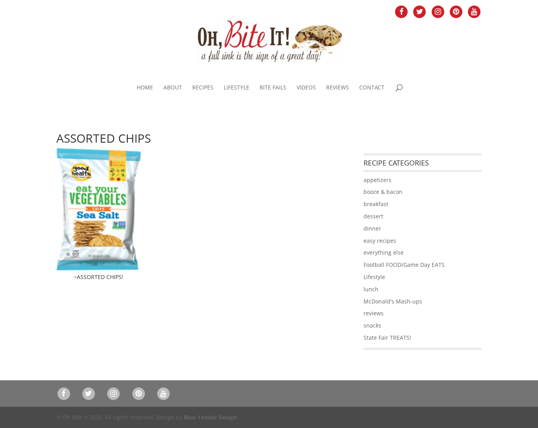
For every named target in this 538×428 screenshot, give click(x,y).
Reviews (337, 88)
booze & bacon (383, 191)
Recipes (202, 88)
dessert (373, 216)
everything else (384, 252)
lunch (371, 289)
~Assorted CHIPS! (98, 277)
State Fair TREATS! (387, 337)
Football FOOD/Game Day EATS (404, 264)
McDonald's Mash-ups (393, 301)
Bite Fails (273, 88)
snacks (372, 325)
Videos (306, 88)
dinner (372, 228)
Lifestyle (236, 88)
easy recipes (380, 240)
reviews (374, 313)
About (172, 88)
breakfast (376, 204)
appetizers (377, 180)
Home (145, 88)
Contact (371, 88)
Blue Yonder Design (210, 417)
